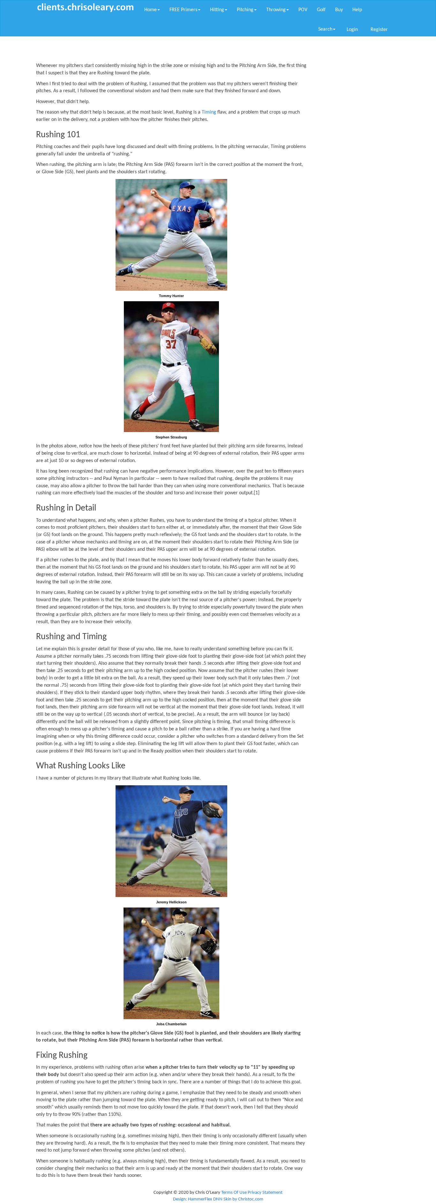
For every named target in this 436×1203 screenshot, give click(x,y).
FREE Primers (183, 9)
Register (379, 29)
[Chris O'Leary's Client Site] (85, 7)
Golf (321, 9)
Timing (209, 112)
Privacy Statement (265, 1192)
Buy (339, 9)
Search (325, 29)
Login (352, 29)
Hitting (217, 9)
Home (150, 9)
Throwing (276, 9)
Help (357, 9)
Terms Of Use (234, 1192)
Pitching (245, 9)
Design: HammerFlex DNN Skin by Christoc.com (218, 1199)
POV (302, 9)
